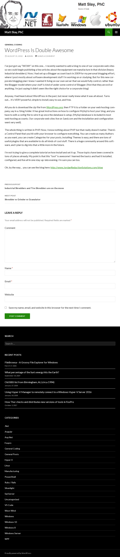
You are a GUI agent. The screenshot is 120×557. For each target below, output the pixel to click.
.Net (7, 426)
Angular (8, 431)
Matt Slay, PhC (14, 32)
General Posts (12, 454)
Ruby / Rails (10, 482)
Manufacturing (12, 471)
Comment (10, 227)
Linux (7, 465)
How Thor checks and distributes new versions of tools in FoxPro (39, 401)
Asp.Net (9, 437)
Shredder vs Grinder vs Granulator (22, 197)
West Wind (10, 510)
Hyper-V (9, 460)
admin (30, 56)
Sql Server (10, 493)
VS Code (9, 505)
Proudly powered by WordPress (18, 553)
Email (8, 281)
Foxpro (8, 443)
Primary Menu (116, 32)
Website (9, 294)
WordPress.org (54, 107)
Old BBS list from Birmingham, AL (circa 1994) (29, 382)
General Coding (13, 44)
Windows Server (13, 533)
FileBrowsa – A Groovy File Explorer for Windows (31, 362)
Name (9, 268)
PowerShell (10, 476)
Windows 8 (10, 527)
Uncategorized (12, 499)
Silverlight (9, 488)
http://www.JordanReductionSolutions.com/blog (77, 167)
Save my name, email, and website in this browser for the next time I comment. (50, 307)
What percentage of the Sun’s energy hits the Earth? (32, 372)
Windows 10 (11, 522)
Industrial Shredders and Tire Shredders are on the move (34, 186)
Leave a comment (46, 56)
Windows (9, 516)
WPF (7, 539)
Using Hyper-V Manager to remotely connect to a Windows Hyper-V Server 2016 (48, 391)
